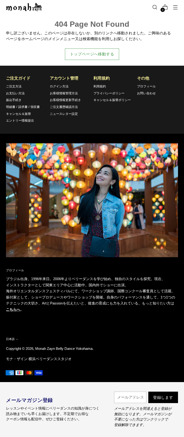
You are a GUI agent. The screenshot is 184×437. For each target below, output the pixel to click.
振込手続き (14, 100)
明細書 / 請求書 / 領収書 (23, 107)
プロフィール (146, 86)
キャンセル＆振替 (18, 114)
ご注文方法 (14, 86)
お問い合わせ (146, 93)
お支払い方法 (15, 93)
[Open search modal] (155, 7)
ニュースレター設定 (64, 114)
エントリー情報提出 (20, 120)
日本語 (10, 339)
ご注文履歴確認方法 (64, 107)
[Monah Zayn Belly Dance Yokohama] (24, 7)
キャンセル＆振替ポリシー (112, 100)
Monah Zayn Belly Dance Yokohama (63, 348)
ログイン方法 (59, 86)
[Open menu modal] (175, 7)
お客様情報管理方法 (64, 93)
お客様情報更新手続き (65, 100)
